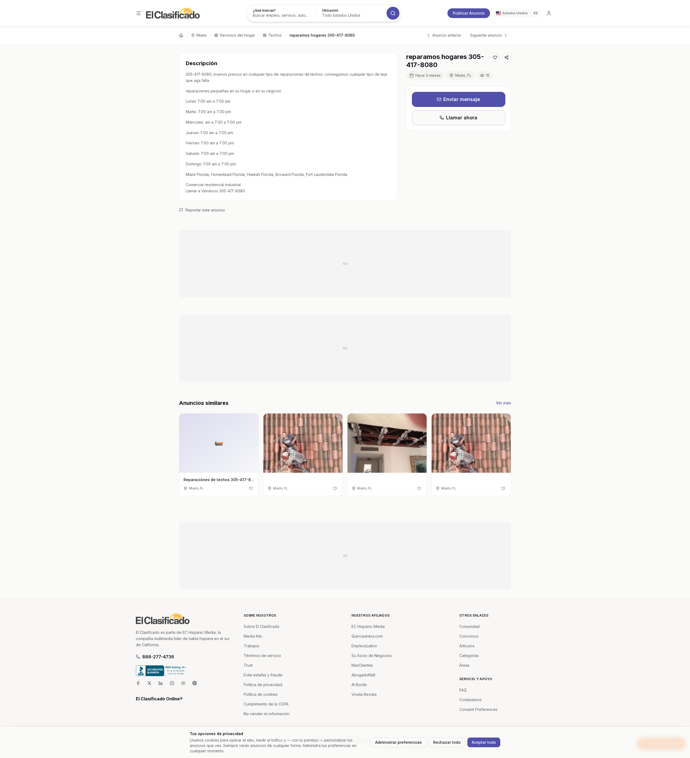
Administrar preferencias (398, 742)
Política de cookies (261, 694)
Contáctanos (470, 699)
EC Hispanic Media (368, 626)
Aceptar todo (484, 742)
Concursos (468, 636)
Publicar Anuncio (469, 13)
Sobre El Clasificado (262, 626)
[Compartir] (506, 57)
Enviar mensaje (461, 99)
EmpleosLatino (364, 646)
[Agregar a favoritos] (495, 57)
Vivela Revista (364, 694)
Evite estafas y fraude (263, 675)
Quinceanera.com (367, 636)
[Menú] (138, 13)
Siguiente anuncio (486, 35)
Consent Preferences (478, 709)
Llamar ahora (461, 117)
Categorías (469, 655)
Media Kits (253, 636)
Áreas (464, 665)
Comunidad (469, 626)
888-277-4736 (158, 656)
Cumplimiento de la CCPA (266, 704)
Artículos (466, 646)
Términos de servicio (262, 655)
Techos (275, 35)
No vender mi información (266, 713)
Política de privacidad (263, 684)
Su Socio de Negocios (371, 655)
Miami (201, 35)
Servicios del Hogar (237, 35)
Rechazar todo (447, 742)
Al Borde (359, 684)
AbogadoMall (363, 675)
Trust (248, 665)
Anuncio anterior (446, 35)
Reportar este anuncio (205, 210)
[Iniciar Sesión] (548, 13)
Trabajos (251, 646)
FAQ (463, 690)
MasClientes (362, 665)
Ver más (503, 403)
